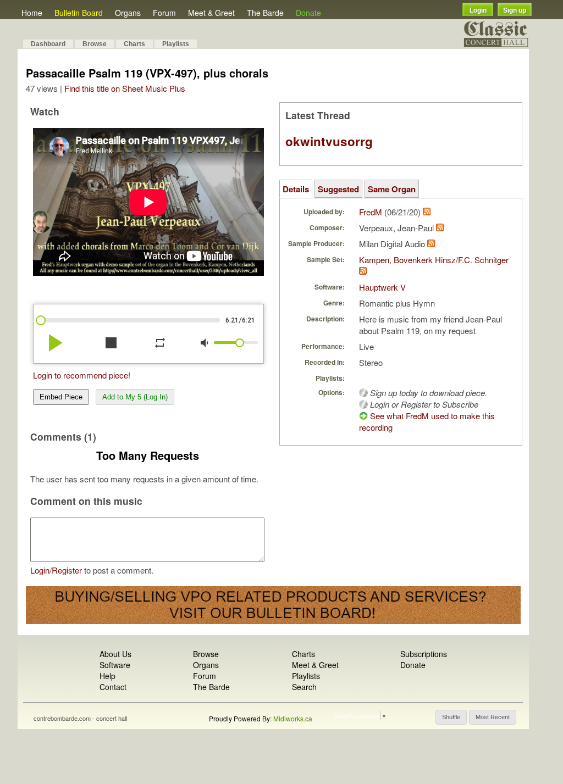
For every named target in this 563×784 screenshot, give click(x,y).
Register (67, 570)
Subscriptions (423, 653)
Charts (134, 44)
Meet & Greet (211, 12)
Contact (113, 686)
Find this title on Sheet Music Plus (124, 88)
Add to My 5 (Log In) (135, 397)
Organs (128, 12)
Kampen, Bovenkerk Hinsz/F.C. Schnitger (434, 259)
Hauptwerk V (382, 287)
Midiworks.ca (292, 718)
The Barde (265, 12)
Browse (94, 44)
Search (304, 686)
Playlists (175, 44)
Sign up (514, 10)
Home (31, 12)
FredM (370, 212)
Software (115, 664)
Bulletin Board (78, 12)
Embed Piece (61, 397)
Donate (308, 12)
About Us (115, 653)
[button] (451, 717)
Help (107, 675)
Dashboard (48, 44)
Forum (164, 12)
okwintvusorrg (329, 141)
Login (478, 10)
